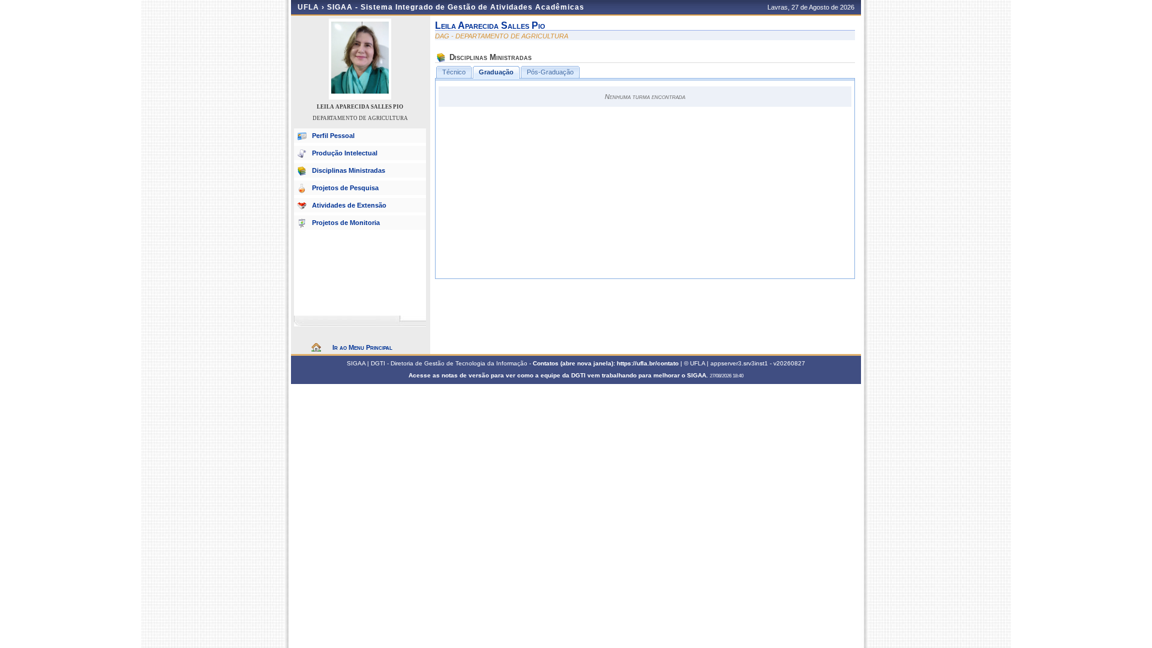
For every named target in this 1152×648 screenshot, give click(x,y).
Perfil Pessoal (333, 135)
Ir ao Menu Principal (362, 347)
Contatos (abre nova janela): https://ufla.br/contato (606, 363)
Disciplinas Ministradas (348, 170)
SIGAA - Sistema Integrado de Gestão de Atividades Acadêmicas (455, 7)
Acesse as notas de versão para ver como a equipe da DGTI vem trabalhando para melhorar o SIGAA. (559, 375)
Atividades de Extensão (349, 205)
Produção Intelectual (344, 153)
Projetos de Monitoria (346, 222)
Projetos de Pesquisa (345, 187)
